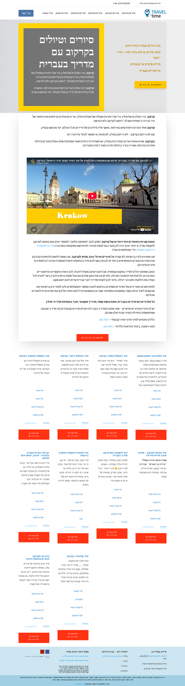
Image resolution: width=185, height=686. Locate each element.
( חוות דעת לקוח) (30, 423)
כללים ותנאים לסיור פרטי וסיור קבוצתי (73, 660)
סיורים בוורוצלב (78, 13)
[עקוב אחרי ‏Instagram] (31, 4)
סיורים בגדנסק (95, 13)
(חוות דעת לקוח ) (70, 423)
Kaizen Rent (116, 656)
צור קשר (26, 13)
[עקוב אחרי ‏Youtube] (20, 4)
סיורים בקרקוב (112, 13)
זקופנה (140, 249)
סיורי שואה (48, 13)
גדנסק (152, 656)
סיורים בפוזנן (62, 13)
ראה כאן (104, 319)
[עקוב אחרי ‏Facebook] (26, 4)
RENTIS (106, 656)
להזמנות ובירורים (150, 85)
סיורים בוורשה (128, 13)
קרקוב (158, 656)
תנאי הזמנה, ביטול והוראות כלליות (75, 656)
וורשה (164, 656)
